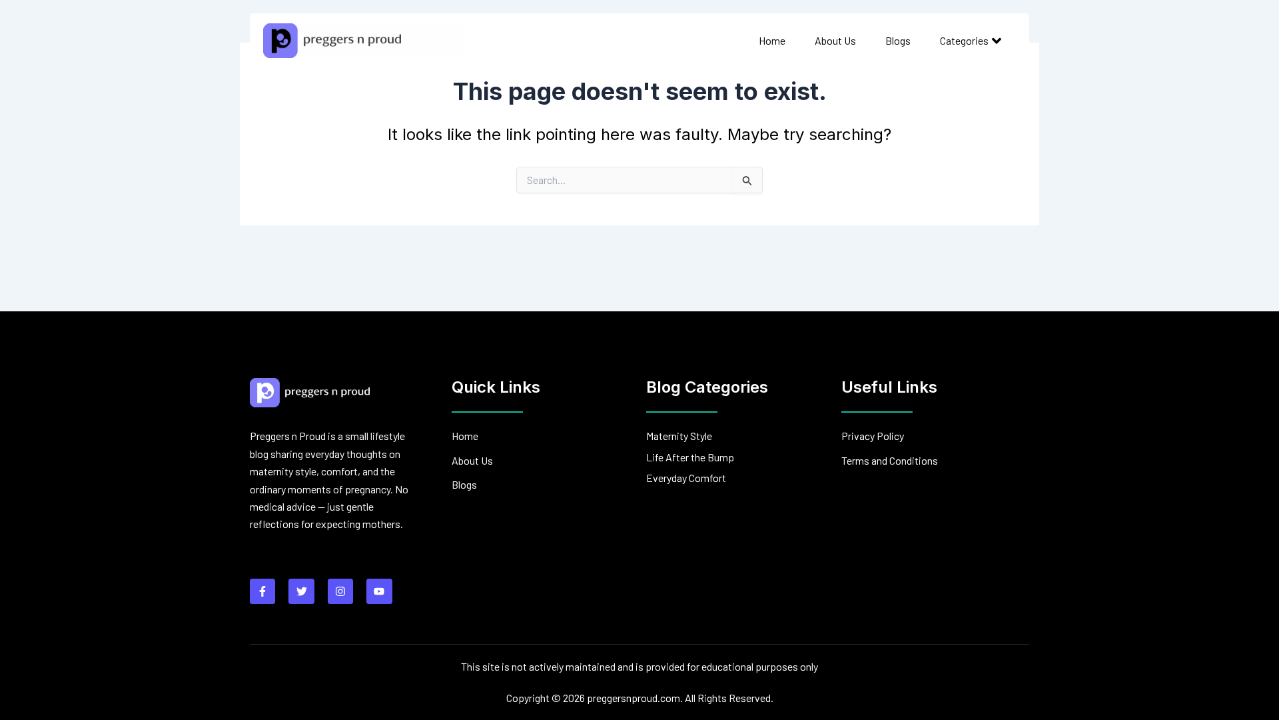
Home (772, 40)
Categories (964, 40)
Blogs (898, 40)
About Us (835, 40)
